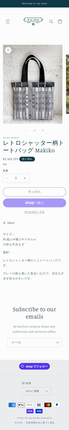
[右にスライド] (43, 131)
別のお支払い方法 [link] (34, 212)
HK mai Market (32, 418)
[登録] (57, 342)
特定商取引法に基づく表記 (40, 422)
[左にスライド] (26, 131)
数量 (5, 170)
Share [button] (11, 222)
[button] (7, 21)
